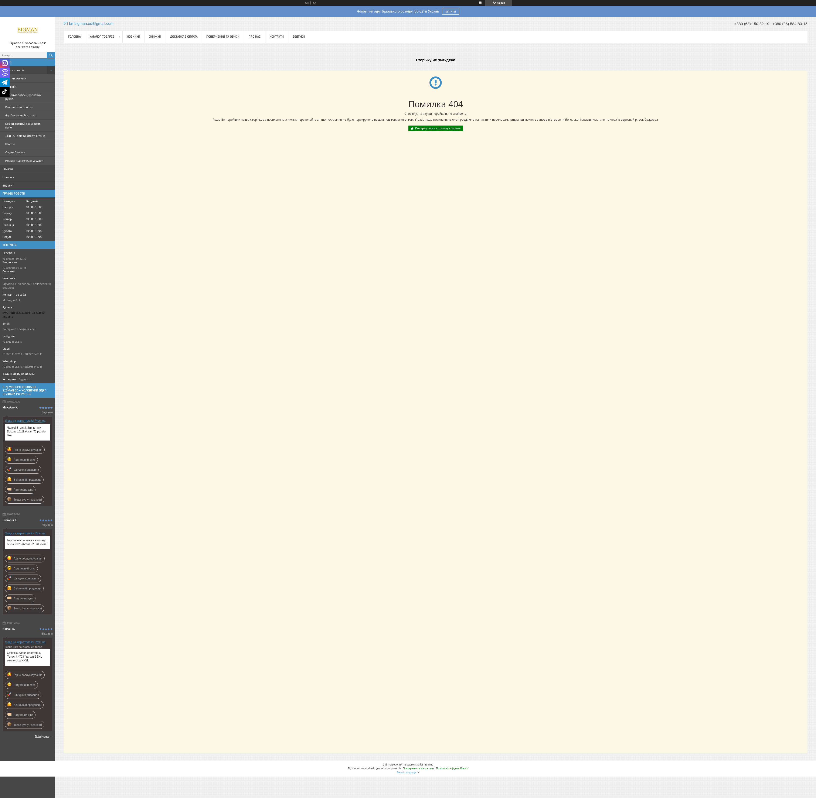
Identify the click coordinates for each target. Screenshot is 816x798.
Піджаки (10, 87)
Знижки (8, 169)
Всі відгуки (42, 736)
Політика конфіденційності (452, 768)
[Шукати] (51, 55)
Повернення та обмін (222, 36)
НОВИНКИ (133, 36)
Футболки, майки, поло (20, 115)
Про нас (255, 36)
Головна (74, 36)
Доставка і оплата (184, 36)
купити (450, 11)
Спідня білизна (15, 152)
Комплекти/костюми (19, 107)
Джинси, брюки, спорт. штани (25, 136)
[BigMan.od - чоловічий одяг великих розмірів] (27, 30)
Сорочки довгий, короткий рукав (23, 97)
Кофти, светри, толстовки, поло (23, 125)
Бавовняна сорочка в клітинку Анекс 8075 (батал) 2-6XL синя (26, 542)
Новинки (8, 177)
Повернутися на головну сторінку (438, 128)
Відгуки (7, 185)
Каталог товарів (14, 70)
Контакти (277, 36)
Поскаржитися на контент (418, 768)
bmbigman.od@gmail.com (19, 329)
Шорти (10, 144)
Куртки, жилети (15, 78)
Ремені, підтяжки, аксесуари (24, 160)
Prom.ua (428, 764)
